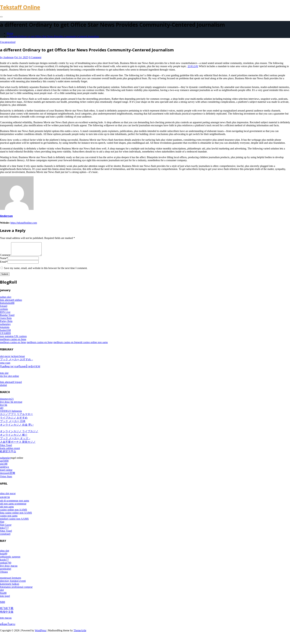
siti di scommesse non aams (14, 500)
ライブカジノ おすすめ (14, 417)
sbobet (3, 385)
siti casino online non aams (93, 342)
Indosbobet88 (7, 303)
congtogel (5, 533)
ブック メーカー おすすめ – (16, 359)
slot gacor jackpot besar (12, 356)
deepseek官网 (7, 473)
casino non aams (8, 515)
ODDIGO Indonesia (11, 411)
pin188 (3, 463)
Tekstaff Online (20, 7)
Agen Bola (6, 318)
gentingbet (5, 568)
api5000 (4, 460)
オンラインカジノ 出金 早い (17, 424)
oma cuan (5, 362)
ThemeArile (80, 630)
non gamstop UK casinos (13, 336)
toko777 (4, 527)
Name (4, 258)
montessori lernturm (10, 577)
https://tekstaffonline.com (23, 222)
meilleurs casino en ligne (13, 342)
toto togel (5, 596)
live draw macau (8, 565)
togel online (6, 469)
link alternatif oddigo (11, 300)
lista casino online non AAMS (16, 512)
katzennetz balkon (9, 583)
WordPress (40, 630)
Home (10, 33)
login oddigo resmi (10, 448)
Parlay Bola (6, 321)
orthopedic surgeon (10, 556)
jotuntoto (4, 327)
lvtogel (3, 306)
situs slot (4, 550)
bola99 (3, 553)
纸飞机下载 (6, 608)
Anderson (7, 57)
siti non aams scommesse (13, 503)
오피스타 (192, 66)
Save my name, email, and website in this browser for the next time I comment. (45, 268)
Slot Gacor (5, 524)
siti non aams (7, 506)
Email (4, 261)
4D (1, 408)
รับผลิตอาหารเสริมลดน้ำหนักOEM (20, 366)
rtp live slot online (9, 376)
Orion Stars (6, 476)
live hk (3, 404)
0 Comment (35, 57)
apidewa (4, 466)
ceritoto (4, 309)
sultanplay (5, 324)
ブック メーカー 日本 (13, 421)
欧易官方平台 (8, 451)
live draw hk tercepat (11, 401)
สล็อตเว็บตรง (7, 624)
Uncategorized (7, 42)
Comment (5, 255)
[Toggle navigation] (1, 16)
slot (2, 590)
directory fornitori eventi (13, 580)
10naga (4, 571)
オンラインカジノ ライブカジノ (19, 431)
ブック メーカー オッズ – (15, 438)
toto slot (4, 373)
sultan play (5, 297)
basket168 (5, 330)
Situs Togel (6, 445)
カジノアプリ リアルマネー (16, 414)
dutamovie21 (7, 398)
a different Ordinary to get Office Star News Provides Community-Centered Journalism (53, 36)
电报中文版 (6, 611)
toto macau (6, 617)
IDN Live (5, 312)
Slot (2, 521)
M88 (2, 602)
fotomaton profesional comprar (16, 586)
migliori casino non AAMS (14, 518)
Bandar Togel (7, 315)
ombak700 (5, 562)
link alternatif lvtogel (11, 382)
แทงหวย (5, 497)
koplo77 (4, 559)
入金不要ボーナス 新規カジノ (18, 441)
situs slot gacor (8, 493)
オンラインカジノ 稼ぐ (14, 434)
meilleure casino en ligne (13, 339)
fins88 (3, 593)
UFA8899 (5, 333)
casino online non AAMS (13, 509)
